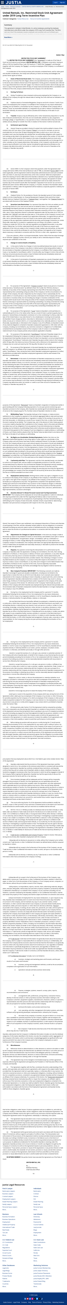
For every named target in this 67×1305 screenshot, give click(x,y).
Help (29, 1302)
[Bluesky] (37, 1299)
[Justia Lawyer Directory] (42, 1299)
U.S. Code (5, 1245)
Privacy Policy (47, 1302)
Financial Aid (37, 1222)
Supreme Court (7, 1250)
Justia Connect (7, 1302)
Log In (55, 2)
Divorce (36, 1196)
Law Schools (38, 1214)
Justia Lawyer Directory (41, 1271)
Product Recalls (7, 1276)
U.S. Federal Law (8, 1240)
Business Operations (8, 1219)
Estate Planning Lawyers (9, 1202)
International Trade (8, 1227)
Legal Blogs (6, 1271)
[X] (39, 1299)
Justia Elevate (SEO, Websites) (43, 1276)
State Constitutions (39, 1242)
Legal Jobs (5, 1268)
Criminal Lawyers (7, 1196)
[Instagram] (32, 1299)
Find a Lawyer (7, 1188)
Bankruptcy (37, 1191)
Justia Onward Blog (39, 1281)
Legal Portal (16, 1302)
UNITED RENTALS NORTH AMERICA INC (33, 6)
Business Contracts (15, 6)
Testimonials (37, 1284)
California (36, 1250)
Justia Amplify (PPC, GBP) (41, 1278)
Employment (6, 1222)
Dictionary (37, 1217)
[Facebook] (30, 1299)
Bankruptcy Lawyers (8, 1191)
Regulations (6, 1248)
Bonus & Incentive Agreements (39, 19)
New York (36, 1255)
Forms (7, 6)
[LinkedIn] (25, 1299)
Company (24, 1302)
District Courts (6, 1255)
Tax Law (5, 1232)
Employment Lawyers (9, 1199)
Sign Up (62, 2)
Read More (7, 37)
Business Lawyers (7, 1194)
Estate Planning (38, 1202)
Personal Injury (38, 1207)
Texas (35, 1258)
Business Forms (7, 1273)
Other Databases (8, 1265)
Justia (2, 6)
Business (5, 1214)
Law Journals (37, 1227)
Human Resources (23, 19)
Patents (4, 1278)
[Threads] (35, 1299)
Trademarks (6, 1281)
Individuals (37, 1188)
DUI (35, 1199)
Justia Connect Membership (42, 1268)
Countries (5, 1284)
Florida (36, 1253)
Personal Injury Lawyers (9, 1207)
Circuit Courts (6, 1253)
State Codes (37, 1245)
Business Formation (8, 1217)
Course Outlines (38, 1225)
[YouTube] (28, 1299)
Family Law (37, 1204)
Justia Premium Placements (42, 1273)
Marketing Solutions (41, 1265)
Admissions (37, 1219)
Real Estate (5, 1230)
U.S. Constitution (7, 1242)
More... (4, 1210)
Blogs (35, 1230)
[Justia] (13, 2)
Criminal (36, 1194)
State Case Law (38, 1248)
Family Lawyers (7, 1204)
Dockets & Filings (7, 1258)
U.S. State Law (39, 1240)
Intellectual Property (8, 1225)
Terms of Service (37, 1302)
